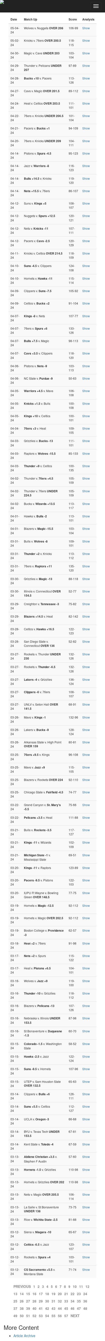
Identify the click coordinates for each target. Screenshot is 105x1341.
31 (53, 1301)
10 (75, 1286)
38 (22, 1308)
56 (60, 1315)
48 (85, 1308)
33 (66, 1301)
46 (72, 1308)
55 (53, 1315)
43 (53, 1308)
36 (85, 1301)
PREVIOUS (22, 1286)
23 (79, 1293)
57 (66, 1315)
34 (72, 1301)
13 (15, 1293)
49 (15, 1315)
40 (34, 1308)
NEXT (75, 1315)
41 (41, 1308)
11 (81, 1286)
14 (22, 1293)
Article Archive (24, 1335)
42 (47, 1308)
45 (66, 1308)
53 (41, 1315)
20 (60, 1293)
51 (28, 1315)
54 (47, 1315)
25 (15, 1301)
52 (34, 1315)
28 (34, 1301)
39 (28, 1308)
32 (60, 1301)
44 (60, 1308)
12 (87, 1286)
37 (15, 1308)
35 (79, 1301)
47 (79, 1308)
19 (53, 1293)
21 (66, 1293)
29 (41, 1301)
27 (28, 1301)
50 (22, 1315)
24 (85, 1293)
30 (47, 1301)
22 (72, 1293)
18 (47, 1293)
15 (28, 1293)
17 (41, 1293)
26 (22, 1301)
